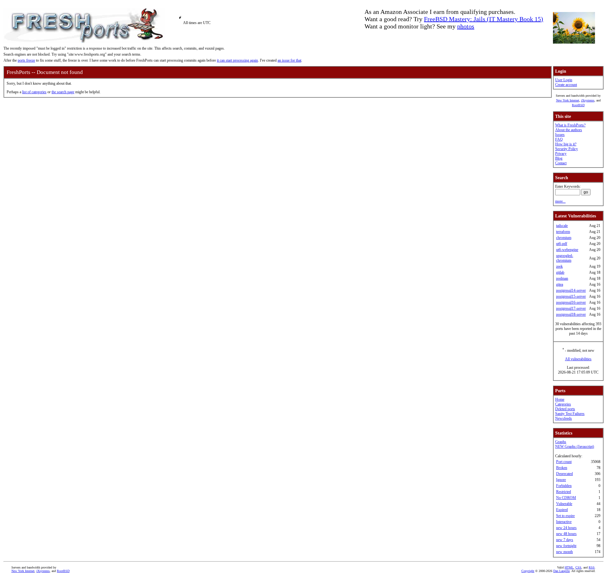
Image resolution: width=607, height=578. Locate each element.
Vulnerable (564, 504)
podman (562, 278)
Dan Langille (561, 571)
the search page (63, 92)
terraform (563, 231)
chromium (563, 237)
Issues (560, 134)
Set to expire (565, 516)
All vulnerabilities (578, 359)
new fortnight (566, 546)
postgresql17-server (571, 308)
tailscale (562, 225)
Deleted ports (565, 409)
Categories (563, 404)
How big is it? (565, 144)
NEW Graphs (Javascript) (574, 446)
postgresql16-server (571, 302)
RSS (592, 567)
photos (465, 26)
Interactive (564, 522)
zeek (559, 266)
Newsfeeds (563, 418)
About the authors (568, 130)
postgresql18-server (571, 314)
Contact (561, 163)
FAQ (559, 139)
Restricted (563, 492)
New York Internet (567, 100)
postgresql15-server (571, 296)
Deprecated (564, 474)
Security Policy (566, 149)
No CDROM (566, 498)
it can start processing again (237, 60)
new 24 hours (566, 528)
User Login (563, 80)
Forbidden (564, 486)
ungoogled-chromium (564, 258)
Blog (558, 158)
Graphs (560, 442)
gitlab (560, 272)
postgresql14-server (571, 290)
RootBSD (578, 105)
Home (559, 399)
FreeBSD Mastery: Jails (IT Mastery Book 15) (483, 18)
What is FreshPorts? (570, 125)
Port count (564, 461)
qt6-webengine (567, 249)
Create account (566, 84)
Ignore (561, 480)
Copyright (527, 571)
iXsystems (587, 100)
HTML (569, 567)
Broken (561, 467)
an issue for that (289, 60)
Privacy (561, 153)
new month (564, 552)
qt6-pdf (561, 243)
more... (560, 201)
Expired (562, 510)
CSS (578, 567)
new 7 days (564, 540)
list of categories (34, 92)
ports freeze (26, 60)
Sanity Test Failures (570, 413)
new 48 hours (566, 534)
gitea (559, 284)
